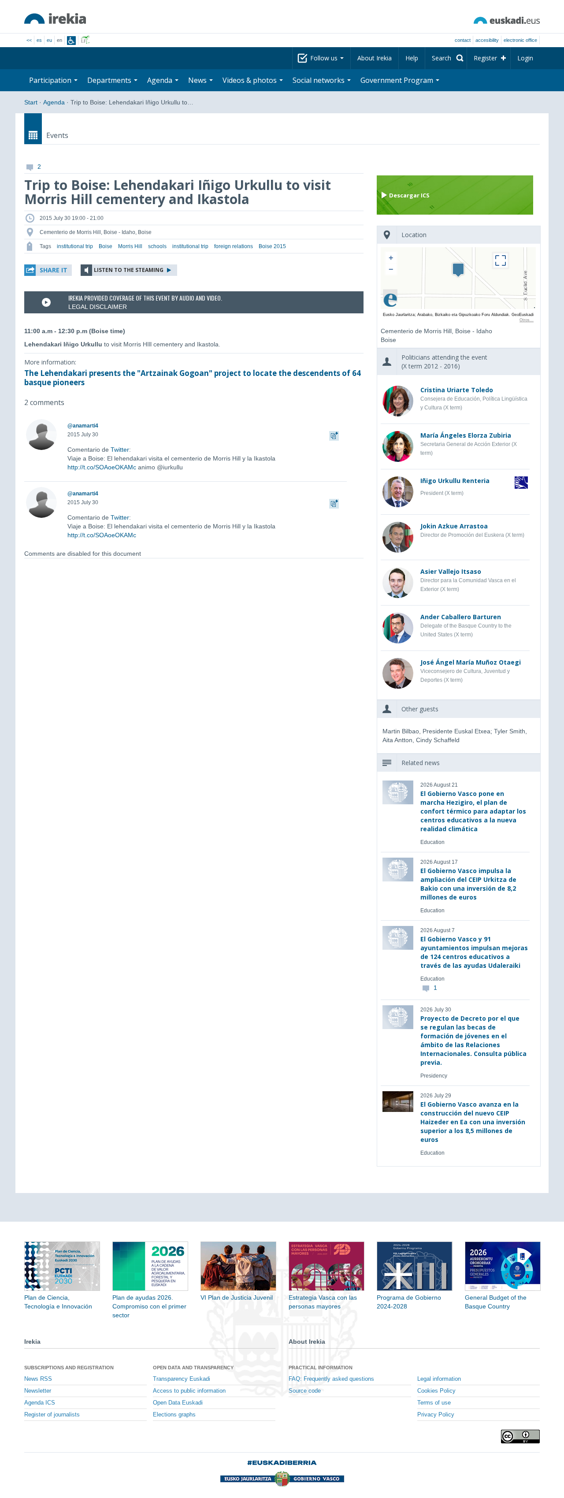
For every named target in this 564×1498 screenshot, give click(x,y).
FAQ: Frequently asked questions (331, 1379)
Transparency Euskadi (181, 1379)
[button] (48, 270)
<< (29, 40)
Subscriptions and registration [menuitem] (69, 1367)
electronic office (520, 40)
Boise (105, 246)
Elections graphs (174, 1415)
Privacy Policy (435, 1415)
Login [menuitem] (525, 58)
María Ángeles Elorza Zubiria (465, 435)
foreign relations (233, 246)
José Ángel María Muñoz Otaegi (470, 662)
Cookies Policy (436, 1391)
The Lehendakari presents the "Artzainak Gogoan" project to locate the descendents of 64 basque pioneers (192, 377)
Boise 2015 (272, 246)
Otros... (526, 320)
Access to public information (189, 1391)
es (39, 40)
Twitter (120, 449)
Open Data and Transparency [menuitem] (193, 1367)
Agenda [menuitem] (160, 80)
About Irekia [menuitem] (374, 58)
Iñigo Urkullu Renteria (455, 480)
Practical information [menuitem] (320, 1367)
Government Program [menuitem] (397, 80)
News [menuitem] (198, 80)
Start (30, 102)
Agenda (54, 102)
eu (49, 40)
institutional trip (75, 246)
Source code (305, 1391)
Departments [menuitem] (110, 80)
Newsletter (37, 1391)
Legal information (439, 1379)
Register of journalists (52, 1415)
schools (157, 246)
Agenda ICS (39, 1403)
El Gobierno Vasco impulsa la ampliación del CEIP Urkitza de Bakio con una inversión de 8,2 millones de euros (468, 883)
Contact (463, 40)
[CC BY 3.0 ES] (520, 1436)
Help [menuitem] (411, 58)
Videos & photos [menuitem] (250, 80)
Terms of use (434, 1403)
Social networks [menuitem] (319, 80)
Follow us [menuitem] (324, 58)
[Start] (55, 18)
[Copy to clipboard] (334, 434)
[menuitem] (446, 58)
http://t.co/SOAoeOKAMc (101, 467)
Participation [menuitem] (51, 80)
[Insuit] (71, 40)
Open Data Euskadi (178, 1403)
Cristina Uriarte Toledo (456, 390)
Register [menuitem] (485, 58)
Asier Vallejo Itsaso (450, 571)
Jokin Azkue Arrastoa (454, 526)
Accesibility (487, 40)
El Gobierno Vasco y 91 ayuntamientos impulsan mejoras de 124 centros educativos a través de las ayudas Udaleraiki (474, 952)
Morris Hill (130, 246)
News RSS (38, 1379)
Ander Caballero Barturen (460, 617)
